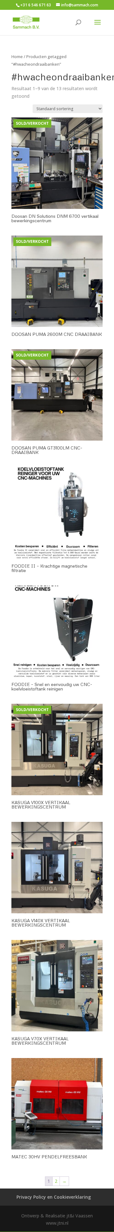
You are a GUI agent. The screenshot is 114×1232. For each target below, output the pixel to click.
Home (17, 56)
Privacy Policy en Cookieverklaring (53, 1197)
